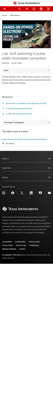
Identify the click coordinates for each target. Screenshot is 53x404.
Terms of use (21, 245)
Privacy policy (34, 242)
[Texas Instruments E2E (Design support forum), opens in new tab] (40, 194)
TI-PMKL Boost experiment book (18, 114)
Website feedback (9, 249)
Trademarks (34, 245)
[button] (4, 8)
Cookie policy (20, 242)
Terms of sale (7, 245)
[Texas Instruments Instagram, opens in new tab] (3, 194)
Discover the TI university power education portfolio (26, 103)
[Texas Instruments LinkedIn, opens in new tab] (31, 194)
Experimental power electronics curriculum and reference (24, 139)
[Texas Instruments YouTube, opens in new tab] (49, 194)
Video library (15, 15)
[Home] (26, 3)
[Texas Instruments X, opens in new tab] (21, 194)
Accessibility (7, 242)
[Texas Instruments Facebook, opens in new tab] (12, 194)
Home (4, 15)
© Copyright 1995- (11, 255)
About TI (5, 159)
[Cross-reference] (26, 8)
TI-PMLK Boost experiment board (18, 109)
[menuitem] (19, 8)
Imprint (22, 249)
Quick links (6, 168)
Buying (5, 177)
